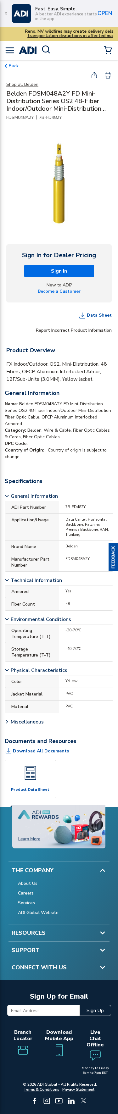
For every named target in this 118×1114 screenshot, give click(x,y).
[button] (113, 557)
